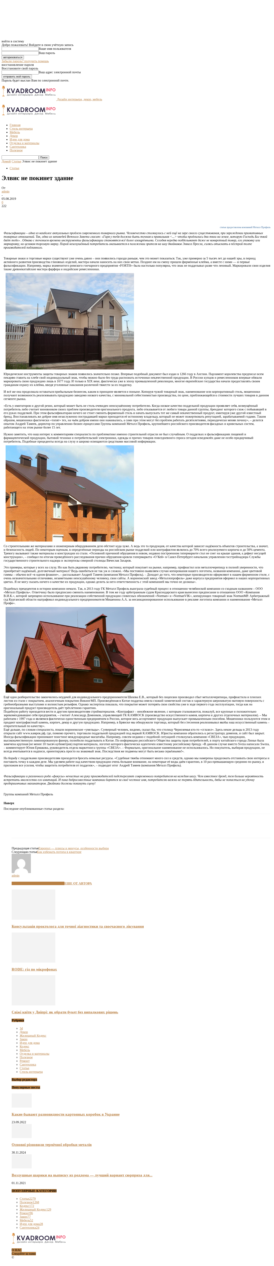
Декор (14, 136)
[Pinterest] (37, 212)
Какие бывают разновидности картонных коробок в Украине (66, 1114)
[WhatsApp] (51, 212)
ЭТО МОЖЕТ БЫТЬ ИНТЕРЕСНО (38, 883)
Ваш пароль (47, 53)
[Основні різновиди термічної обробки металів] (22, 1137)
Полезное (16, 150)
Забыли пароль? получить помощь (25, 61)
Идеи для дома (20, 139)
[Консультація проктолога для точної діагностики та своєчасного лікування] (33, 918)
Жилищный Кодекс (33, 1035)
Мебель (15, 132)
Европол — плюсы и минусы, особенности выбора (74, 848)
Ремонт (25, 1061)
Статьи (16, 161)
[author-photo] (21, 872)
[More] (66, 212)
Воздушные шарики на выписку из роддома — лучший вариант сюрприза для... (82, 1175)
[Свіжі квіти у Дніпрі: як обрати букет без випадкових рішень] (33, 1004)
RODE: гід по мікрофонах (34, 969)
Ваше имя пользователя (55, 48)
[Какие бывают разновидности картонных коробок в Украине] (22, 1106)
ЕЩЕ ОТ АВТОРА (78, 883)
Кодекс (24, 1046)
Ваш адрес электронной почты (60, 72)
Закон (23, 1039)
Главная (15, 125)
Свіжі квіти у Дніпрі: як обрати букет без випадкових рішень (65, 1012)
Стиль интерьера (21, 128)
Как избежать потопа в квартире (59, 852)
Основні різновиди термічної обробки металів (52, 1145)
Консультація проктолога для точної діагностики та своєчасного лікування (78, 926)
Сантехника (18, 146)
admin (5, 191)
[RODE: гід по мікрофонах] (33, 961)
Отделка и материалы (24, 143)
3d (21, 1028)
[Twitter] (22, 212)
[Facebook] (8, 212)
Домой (6, 161)
